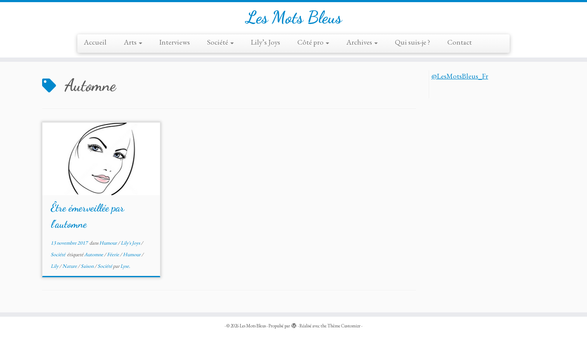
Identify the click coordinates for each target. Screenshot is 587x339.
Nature (70, 266)
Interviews (174, 42)
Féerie (113, 254)
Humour (108, 242)
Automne (94, 254)
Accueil (95, 42)
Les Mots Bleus (294, 17)
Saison (88, 266)
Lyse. (125, 266)
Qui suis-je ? (412, 42)
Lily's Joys (131, 242)
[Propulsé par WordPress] (294, 324)
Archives (359, 42)
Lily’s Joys (265, 42)
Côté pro (311, 42)
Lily (55, 266)
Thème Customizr (344, 326)
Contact (459, 42)
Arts (131, 42)
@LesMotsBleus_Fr (459, 76)
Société (218, 42)
